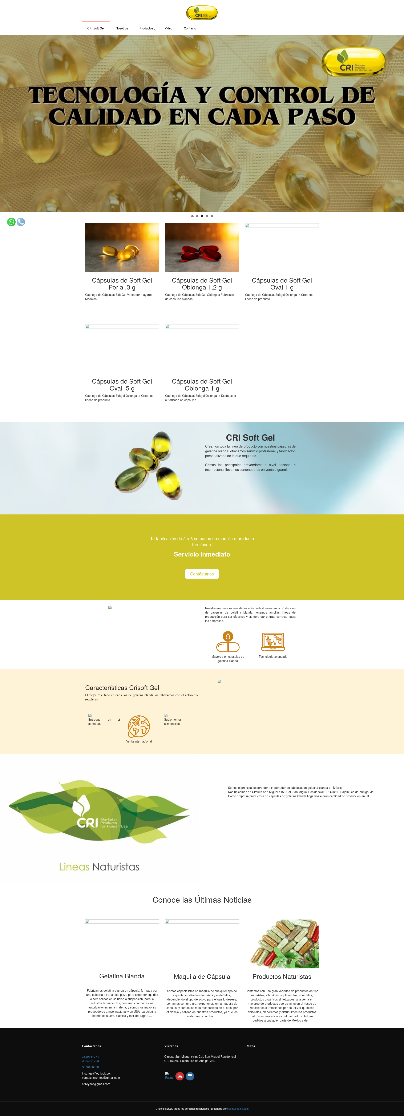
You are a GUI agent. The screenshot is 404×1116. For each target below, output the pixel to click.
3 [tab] (202, 216)
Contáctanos (202, 574)
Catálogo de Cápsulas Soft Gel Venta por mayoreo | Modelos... (119, 288)
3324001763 (90, 1061)
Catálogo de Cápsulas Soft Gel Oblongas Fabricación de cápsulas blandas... (200, 288)
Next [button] (399, 122)
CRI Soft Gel (95, 28)
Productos (146, 28)
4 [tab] (207, 216)
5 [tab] (212, 216)
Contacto (190, 28)
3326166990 (90, 1067)
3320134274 (90, 1056)
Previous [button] (5, 122)
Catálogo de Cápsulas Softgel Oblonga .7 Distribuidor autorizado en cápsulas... (200, 389)
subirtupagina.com (238, 1109)
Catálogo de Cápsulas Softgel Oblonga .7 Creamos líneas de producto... (279, 288)
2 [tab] (197, 216)
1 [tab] (192, 216)
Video (169, 28)
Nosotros (122, 28)
